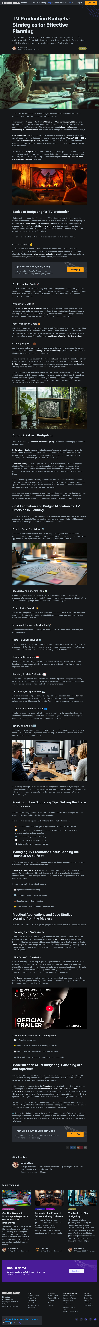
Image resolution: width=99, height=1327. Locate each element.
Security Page (88, 1305)
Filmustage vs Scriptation (70, 1312)
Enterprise (51, 1305)
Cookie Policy (32, 1303)
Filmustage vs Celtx (69, 1295)
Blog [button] (49, 3)
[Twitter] (76, 1319)
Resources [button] (58, 3)
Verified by (16, 1323)
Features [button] (24, 3)
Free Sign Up (75, 270)
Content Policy (32, 1300)
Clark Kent (44, 1249)
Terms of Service (33, 1295)
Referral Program (53, 1295)
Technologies (40, 1209)
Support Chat (88, 1298)
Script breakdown (8, 1209)
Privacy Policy (32, 1298)
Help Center (88, 1295)
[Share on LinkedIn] (74, 1147)
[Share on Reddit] (78, 1147)
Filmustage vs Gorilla (69, 1300)
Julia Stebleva (23, 47)
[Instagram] (85, 1319)
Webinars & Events (53, 1298)
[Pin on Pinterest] (81, 1147)
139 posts (42, 1172)
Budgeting (82, 48)
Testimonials (35, 3)
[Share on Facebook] (71, 1147)
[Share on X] (67, 1147)
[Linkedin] (90, 1319)
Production (50, 1209)
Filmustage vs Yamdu (69, 1298)
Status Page (87, 1303)
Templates (51, 1300)
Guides (50, 1303)
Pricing (43, 3)
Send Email (87, 1300)
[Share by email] (85, 1147)
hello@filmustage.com (10, 1306)
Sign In (79, 3)
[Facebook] (81, 1319)
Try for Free (91, 3)
